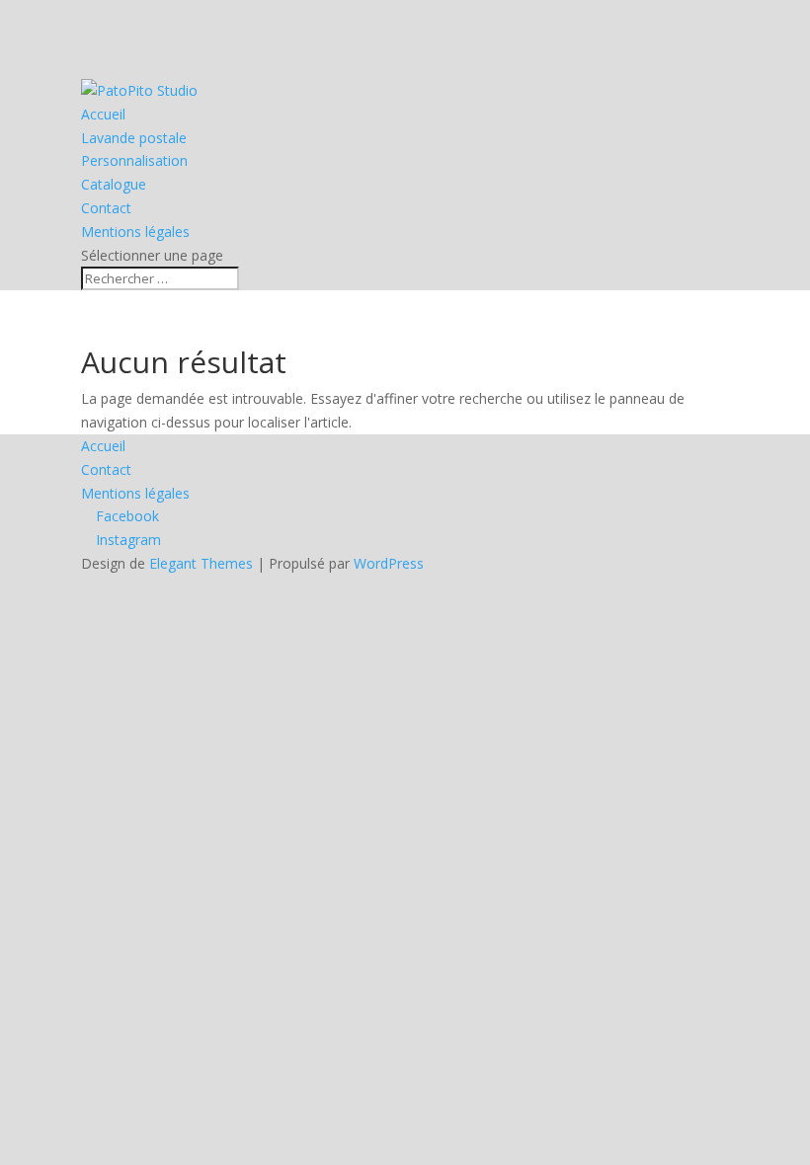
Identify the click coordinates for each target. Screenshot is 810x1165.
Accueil (103, 114)
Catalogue (113, 184)
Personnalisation (134, 160)
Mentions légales (135, 231)
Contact (106, 207)
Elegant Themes (201, 563)
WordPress (389, 563)
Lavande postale (134, 137)
